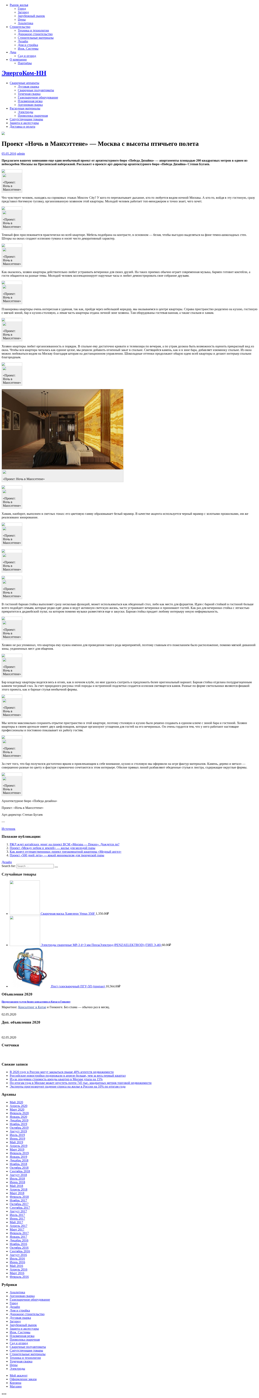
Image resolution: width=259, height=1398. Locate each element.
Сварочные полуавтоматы (36, 90)
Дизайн (23, 41)
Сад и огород (27, 56)
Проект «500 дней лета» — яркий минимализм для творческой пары (57, 855)
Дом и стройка (28, 45)
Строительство (20, 26)
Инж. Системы (28, 48)
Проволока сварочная (33, 115)
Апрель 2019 (18, 1146)
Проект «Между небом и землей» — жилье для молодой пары (52, 848)
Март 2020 (17, 1109)
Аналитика (25, 23)
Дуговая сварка (28, 86)
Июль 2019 (17, 1135)
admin (21, 153)
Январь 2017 (18, 1236)
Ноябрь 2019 (18, 1124)
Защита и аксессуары (24, 123)
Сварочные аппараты (24, 83)
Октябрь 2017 (19, 1204)
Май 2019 (16, 1142)
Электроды (25, 112)
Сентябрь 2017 (20, 1207)
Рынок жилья (19, 5)
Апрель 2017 (18, 1226)
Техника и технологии (33, 30)
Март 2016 (17, 1273)
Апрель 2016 (18, 1269)
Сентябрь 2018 (20, 1171)
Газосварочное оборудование (38, 97)
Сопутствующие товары (26, 119)
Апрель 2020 (18, 1106)
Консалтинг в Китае (32, 1007)
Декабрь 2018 (19, 1160)
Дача (13, 52)
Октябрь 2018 (19, 1167)
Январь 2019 (18, 1156)
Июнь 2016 (17, 1262)
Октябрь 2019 (19, 1127)
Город (22, 8)
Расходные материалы (25, 108)
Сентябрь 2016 (20, 1251)
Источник (8, 828)
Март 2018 (17, 1193)
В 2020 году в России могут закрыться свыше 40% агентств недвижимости (62, 1072)
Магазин (16, 1386)
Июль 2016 (17, 1258)
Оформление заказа (23, 1379)
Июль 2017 (17, 1215)
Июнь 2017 (17, 1218)
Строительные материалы (36, 37)
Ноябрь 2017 (18, 1200)
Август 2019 (18, 1131)
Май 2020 (16, 1102)
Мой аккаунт (19, 1375)
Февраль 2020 (19, 1113)
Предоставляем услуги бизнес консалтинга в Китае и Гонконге (36, 1001)
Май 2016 (16, 1266)
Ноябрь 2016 (18, 1244)
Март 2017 (17, 1229)
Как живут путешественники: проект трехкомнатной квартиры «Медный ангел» (65, 851)
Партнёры (25, 63)
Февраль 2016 (19, 1276)
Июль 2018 (17, 1178)
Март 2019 (17, 1149)
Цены (22, 19)
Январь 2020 (18, 1116)
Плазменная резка (30, 101)
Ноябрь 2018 (18, 1164)
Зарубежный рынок (31, 16)
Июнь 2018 (17, 1182)
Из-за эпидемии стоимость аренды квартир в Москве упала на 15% (56, 1079)
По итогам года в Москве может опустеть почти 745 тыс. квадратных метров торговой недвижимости (81, 1083)
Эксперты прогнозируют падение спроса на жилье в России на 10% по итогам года (67, 1086)
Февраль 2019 (19, 1153)
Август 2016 (18, 1255)
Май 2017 (16, 1222)
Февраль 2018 (19, 1196)
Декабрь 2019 (19, 1120)
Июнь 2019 (17, 1138)
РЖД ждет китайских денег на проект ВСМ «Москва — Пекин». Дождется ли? (64, 844)
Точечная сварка (29, 94)
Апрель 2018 (18, 1189)
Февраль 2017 (19, 1233)
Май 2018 (16, 1186)
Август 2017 (18, 1211)
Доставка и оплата (22, 126)
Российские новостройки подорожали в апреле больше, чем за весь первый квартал (68, 1075)
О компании (18, 59)
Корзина (15, 1382)
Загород (23, 12)
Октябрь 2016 (19, 1247)
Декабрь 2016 (19, 1240)
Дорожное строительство (35, 34)
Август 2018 (18, 1175)
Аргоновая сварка (30, 104)
